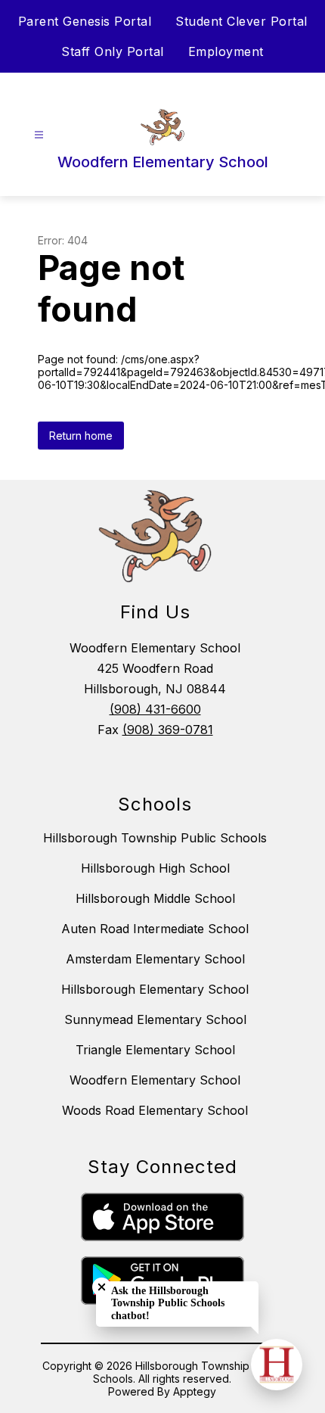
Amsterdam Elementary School (155, 958)
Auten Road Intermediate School (155, 928)
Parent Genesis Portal (85, 21)
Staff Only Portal (112, 51)
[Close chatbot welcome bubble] (101, 1287)
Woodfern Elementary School (155, 1080)
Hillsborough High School (155, 868)
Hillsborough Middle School (155, 898)
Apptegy (194, 1391)
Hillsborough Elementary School (155, 989)
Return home (81, 435)
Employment (226, 51)
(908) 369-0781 (167, 729)
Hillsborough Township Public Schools (155, 837)
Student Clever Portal (241, 21)
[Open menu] (39, 135)
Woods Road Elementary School (155, 1110)
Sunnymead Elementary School (155, 1019)
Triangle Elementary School (155, 1049)
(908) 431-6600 (155, 709)
